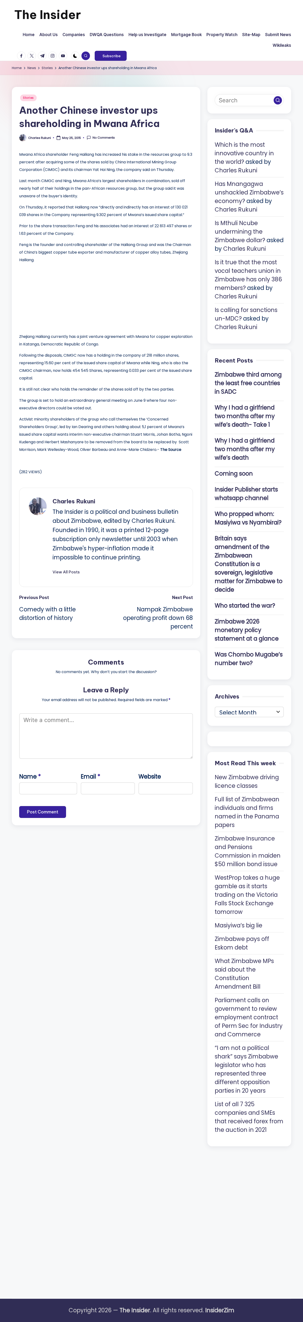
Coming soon (234, 473)
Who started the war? (245, 605)
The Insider (47, 14)
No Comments (104, 138)
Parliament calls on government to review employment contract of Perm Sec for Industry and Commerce (249, 1017)
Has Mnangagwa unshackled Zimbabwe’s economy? (249, 192)
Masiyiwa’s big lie (238, 925)
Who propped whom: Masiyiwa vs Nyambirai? (248, 518)
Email (90, 776)
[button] (111, 56)
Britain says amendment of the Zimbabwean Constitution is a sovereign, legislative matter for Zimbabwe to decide (248, 564)
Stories (28, 98)
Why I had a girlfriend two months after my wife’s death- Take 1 (245, 416)
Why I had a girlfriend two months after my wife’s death (245, 449)
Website (149, 776)
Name (30, 776)
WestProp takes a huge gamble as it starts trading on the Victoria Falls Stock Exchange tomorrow (247, 895)
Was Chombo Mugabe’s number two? (249, 659)
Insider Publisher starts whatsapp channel (246, 494)
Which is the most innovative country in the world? (244, 153)
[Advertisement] (54, 297)
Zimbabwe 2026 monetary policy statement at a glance (247, 630)
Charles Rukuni (74, 501)
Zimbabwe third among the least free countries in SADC (248, 383)
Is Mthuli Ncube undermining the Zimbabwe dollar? (240, 231)
